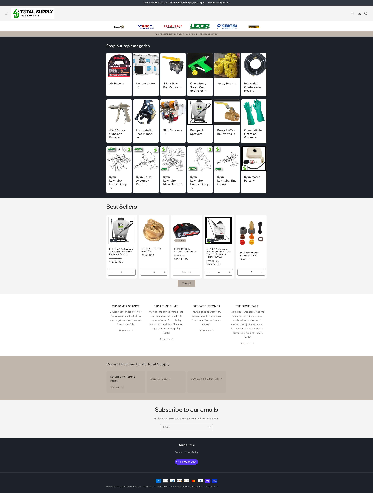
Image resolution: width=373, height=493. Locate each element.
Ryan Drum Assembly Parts (143, 180)
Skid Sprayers (172, 130)
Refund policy (163, 486)
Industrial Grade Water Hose (253, 87)
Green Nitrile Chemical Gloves (253, 134)
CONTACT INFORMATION (205, 379)
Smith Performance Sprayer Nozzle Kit (249, 254)
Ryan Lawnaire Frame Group (118, 180)
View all (186, 283)
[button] (6, 13)
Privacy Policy (191, 452)
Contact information (179, 486)
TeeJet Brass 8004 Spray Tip (151, 249)
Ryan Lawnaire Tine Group (226, 180)
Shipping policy (211, 486)
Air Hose (115, 83)
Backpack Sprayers (197, 132)
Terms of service (196, 486)
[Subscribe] (209, 427)
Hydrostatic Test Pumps (144, 132)
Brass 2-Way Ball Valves (226, 132)
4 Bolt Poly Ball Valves (170, 85)
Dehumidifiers (146, 83)
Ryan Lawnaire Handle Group (199, 180)
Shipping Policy (159, 379)
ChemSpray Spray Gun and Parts (198, 87)
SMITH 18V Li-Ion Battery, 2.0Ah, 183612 (185, 250)
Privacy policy (149, 486)
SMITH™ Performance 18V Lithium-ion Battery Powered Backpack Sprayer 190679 (218, 253)
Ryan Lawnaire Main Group (171, 180)
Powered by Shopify (133, 486)
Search (178, 452)
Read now (115, 387)
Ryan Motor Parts (252, 178)
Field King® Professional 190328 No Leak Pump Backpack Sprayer (121, 251)
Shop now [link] (124, 330)
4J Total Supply (119, 486)
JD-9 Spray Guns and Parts (117, 134)
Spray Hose (225, 83)
